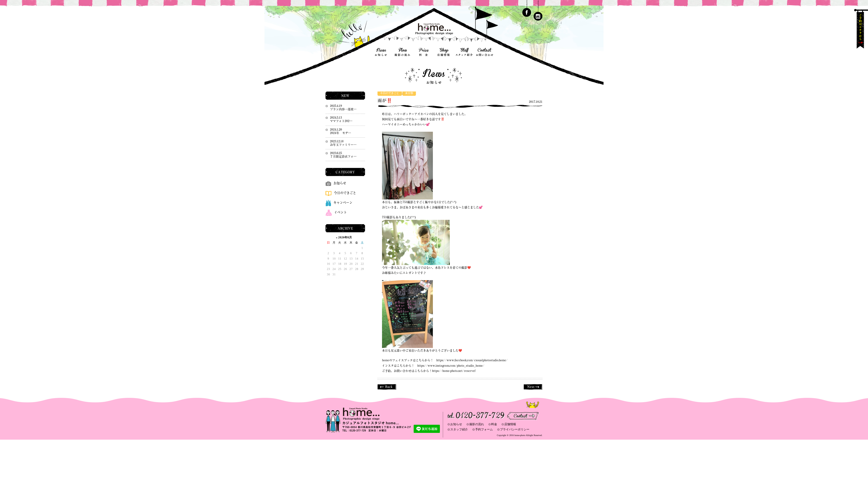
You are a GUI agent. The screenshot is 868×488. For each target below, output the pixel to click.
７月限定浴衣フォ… (343, 156)
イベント (340, 212)
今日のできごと (389, 93)
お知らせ (339, 183)
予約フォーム (484, 429)
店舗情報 (510, 424)
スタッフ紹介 (459, 429)
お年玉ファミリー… (343, 144)
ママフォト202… (341, 121)
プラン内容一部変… (343, 109)
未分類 (409, 93)
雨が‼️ (384, 100)
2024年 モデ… (340, 132)
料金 (494, 424)
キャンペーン (342, 202)
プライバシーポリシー (514, 429)
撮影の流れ (476, 424)
